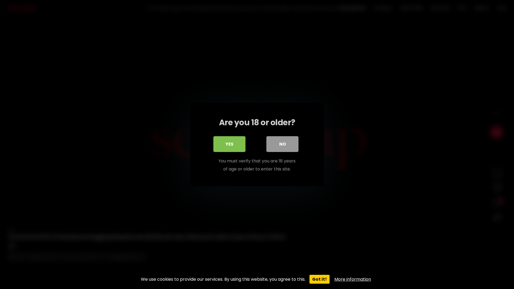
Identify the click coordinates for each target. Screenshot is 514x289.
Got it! (319, 279)
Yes (229, 144)
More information (352, 279)
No (282, 144)
